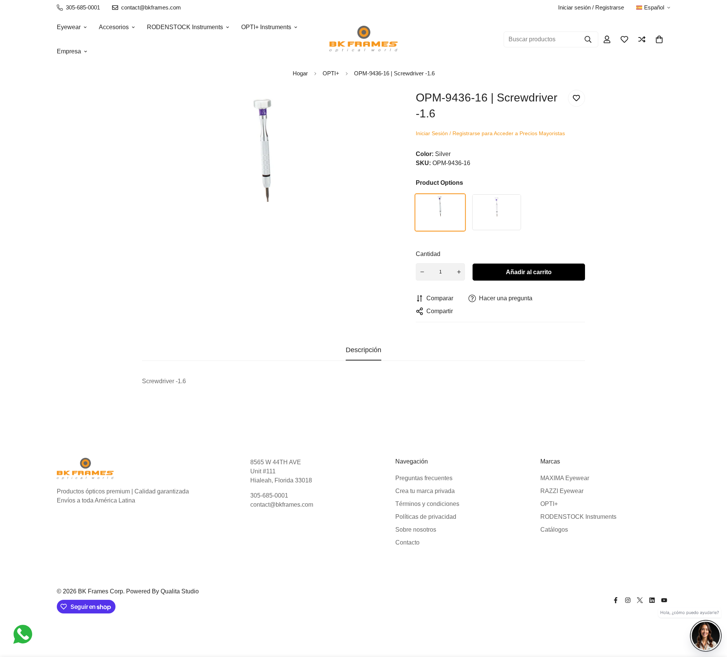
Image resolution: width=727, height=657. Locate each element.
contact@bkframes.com (281, 504)
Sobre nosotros (415, 529)
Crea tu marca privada (425, 491)
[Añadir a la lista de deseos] (576, 98)
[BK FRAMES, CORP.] (363, 39)
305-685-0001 (269, 495)
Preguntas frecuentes (423, 478)
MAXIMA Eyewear (564, 478)
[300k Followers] (616, 600)
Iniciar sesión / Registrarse (591, 7)
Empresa (69, 51)
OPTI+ (549, 504)
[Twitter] (640, 600)
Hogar (300, 73)
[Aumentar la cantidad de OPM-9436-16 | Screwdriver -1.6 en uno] (459, 272)
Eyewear (69, 27)
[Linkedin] (652, 600)
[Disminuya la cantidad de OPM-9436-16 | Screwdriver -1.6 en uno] (422, 272)
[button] (659, 39)
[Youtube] (664, 600)
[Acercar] (375, 105)
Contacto (407, 542)
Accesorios (114, 27)
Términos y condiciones (427, 504)
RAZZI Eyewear (561, 491)
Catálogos (554, 529)
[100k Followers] (628, 600)
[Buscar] (588, 39)
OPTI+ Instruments (266, 27)
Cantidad (428, 254)
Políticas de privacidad (425, 516)
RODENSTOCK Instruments (185, 27)
